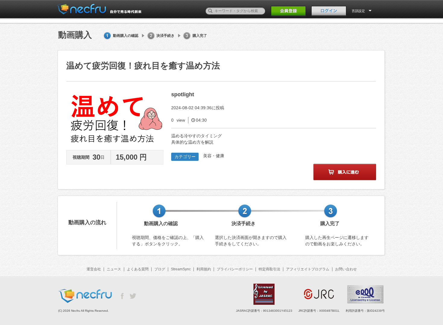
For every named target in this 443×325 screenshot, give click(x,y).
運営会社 (93, 269)
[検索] (210, 11)
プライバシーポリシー (235, 269)
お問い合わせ (346, 269)
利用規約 (203, 269)
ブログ (159, 269)
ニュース (114, 269)
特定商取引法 (269, 269)
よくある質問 (138, 269)
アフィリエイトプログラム (307, 269)
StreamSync (181, 269)
